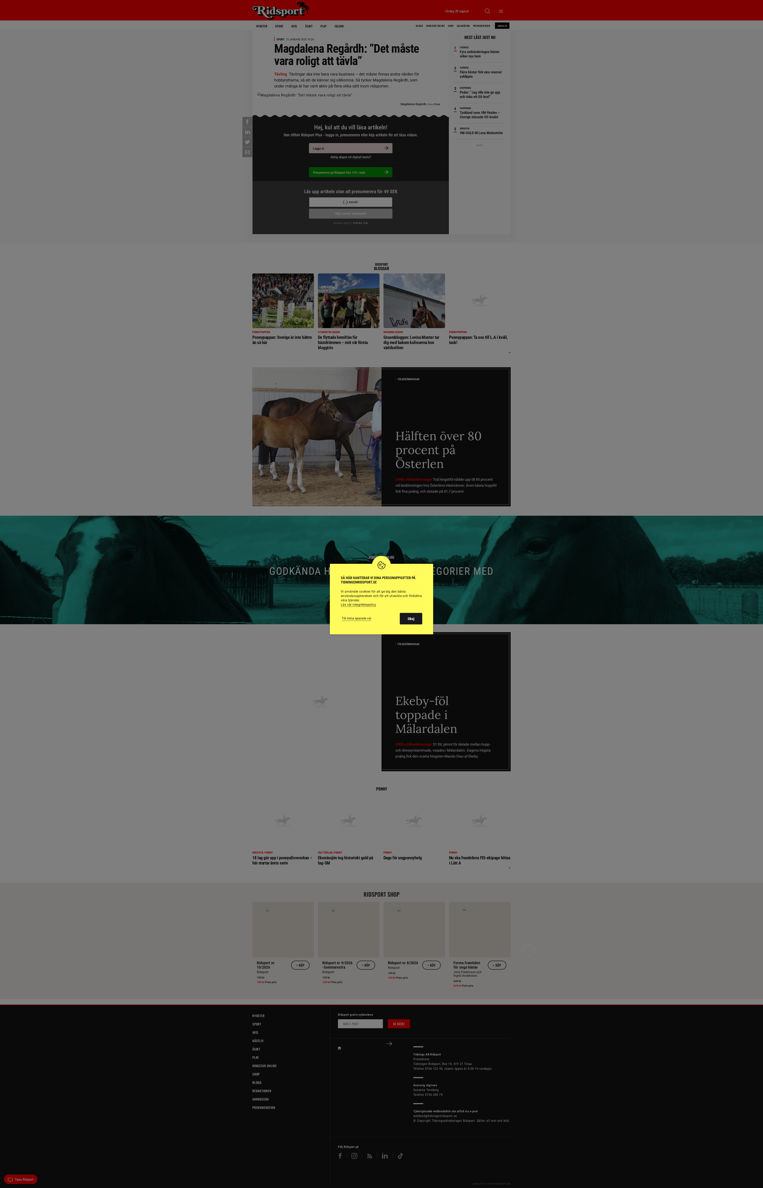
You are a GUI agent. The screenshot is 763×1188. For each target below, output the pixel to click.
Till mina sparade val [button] (356, 618)
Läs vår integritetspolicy (358, 605)
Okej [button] (411, 619)
